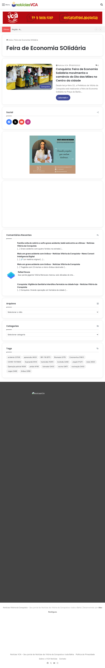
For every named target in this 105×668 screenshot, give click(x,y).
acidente (14, 357)
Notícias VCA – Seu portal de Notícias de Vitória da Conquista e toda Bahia (42, 654)
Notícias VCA (63, 65)
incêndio (62, 362)
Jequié (77, 362)
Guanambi (31, 362)
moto (90, 362)
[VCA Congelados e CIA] (52, 17)
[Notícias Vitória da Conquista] (25, 4)
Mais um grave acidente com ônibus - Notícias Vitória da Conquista (48, 264)
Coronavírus (76, 357)
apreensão (30, 357)
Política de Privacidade (85, 654)
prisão (34, 366)
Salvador (48, 366)
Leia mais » (63, 97)
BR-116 (45, 357)
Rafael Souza (24, 272)
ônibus (25, 371)
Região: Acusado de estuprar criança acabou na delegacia (36, 29)
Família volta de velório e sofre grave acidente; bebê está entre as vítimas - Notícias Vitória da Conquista (55, 244)
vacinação (78, 366)
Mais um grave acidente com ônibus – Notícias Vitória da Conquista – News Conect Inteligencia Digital (55, 255)
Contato (62, 659)
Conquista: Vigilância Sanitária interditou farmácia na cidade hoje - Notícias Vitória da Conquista (57, 285)
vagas (12, 371)
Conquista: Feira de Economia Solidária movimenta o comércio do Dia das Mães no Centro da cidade (77, 74)
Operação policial (17, 366)
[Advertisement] (52, 204)
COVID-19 (14, 362)
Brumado (60, 357)
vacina (63, 366)
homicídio (47, 362)
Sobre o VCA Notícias (48, 659)
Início (10, 40)
